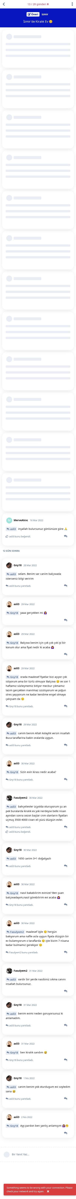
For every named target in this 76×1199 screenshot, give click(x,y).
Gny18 (14, 613)
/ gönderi (36, 4)
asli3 (13, 529)
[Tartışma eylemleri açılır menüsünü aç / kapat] (72, 4)
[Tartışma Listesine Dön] (3, 4)
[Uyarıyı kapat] (48, 1191)
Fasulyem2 (17, 932)
